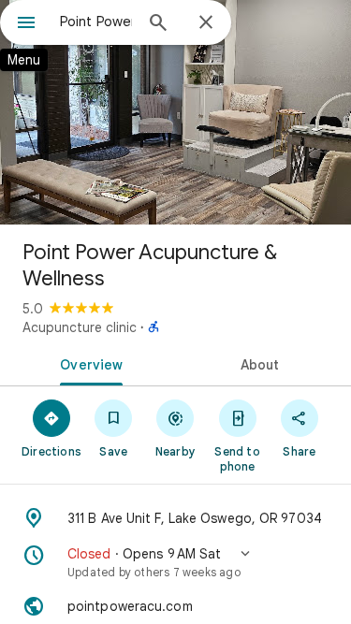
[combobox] (96, 21)
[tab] (88, 363)
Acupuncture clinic (79, 327)
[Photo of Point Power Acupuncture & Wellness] (175, 112)
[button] (175, 562)
